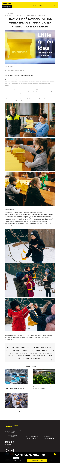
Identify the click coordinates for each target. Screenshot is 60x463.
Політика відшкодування (32, 436)
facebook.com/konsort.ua (23, 214)
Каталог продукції (46, 434)
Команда (28, 432)
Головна (28, 425)
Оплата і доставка (46, 436)
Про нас (28, 427)
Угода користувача (30, 438)
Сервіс (43, 427)
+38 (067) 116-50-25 (37, 5)
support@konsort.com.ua (39, 214)
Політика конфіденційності (48, 438)
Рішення (5, 10)
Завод (27, 430)
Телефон (16, 458)
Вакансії (44, 430)
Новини (28, 434)
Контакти (44, 432)
